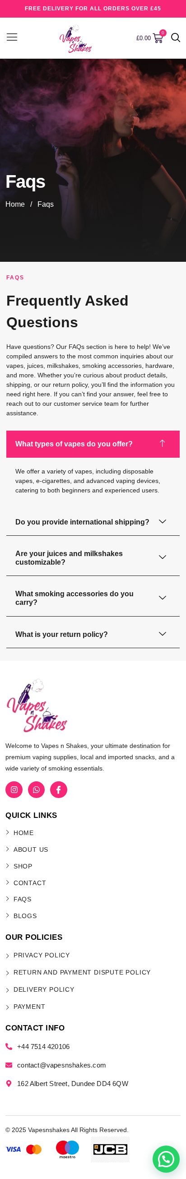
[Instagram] (13, 789)
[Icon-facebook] (58, 789)
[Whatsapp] (36, 789)
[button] (176, 38)
